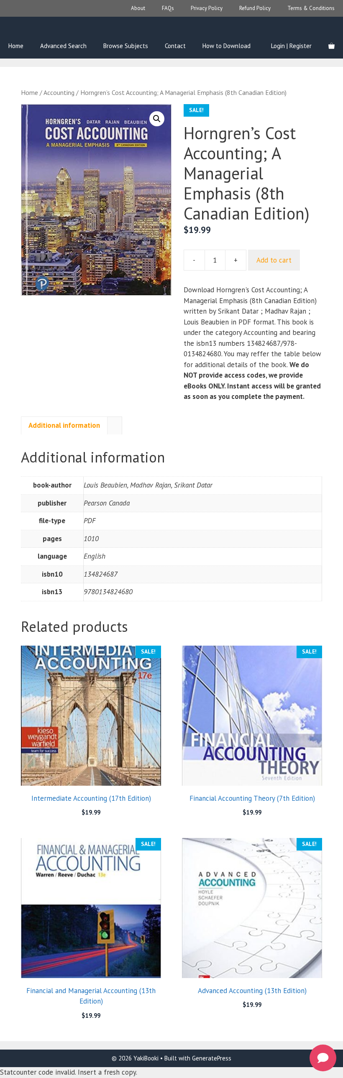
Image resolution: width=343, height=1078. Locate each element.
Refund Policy (255, 8)
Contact (175, 46)
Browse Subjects (125, 46)
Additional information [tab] (64, 425)
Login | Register (291, 46)
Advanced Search (63, 46)
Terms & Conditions (311, 8)
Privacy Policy (207, 8)
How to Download (226, 46)
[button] (156, 118)
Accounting (59, 92)
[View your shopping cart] (331, 46)
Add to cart (274, 260)
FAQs (168, 8)
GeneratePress (211, 1058)
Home (15, 46)
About (138, 8)
